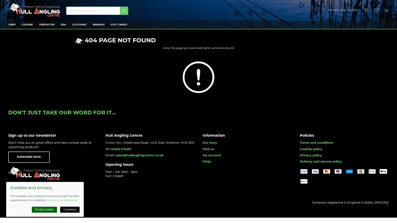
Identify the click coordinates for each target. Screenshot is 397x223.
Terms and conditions (316, 143)
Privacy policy (311, 155)
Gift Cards (119, 25)
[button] (376, 10)
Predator (47, 25)
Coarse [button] (27, 25)
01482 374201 (121, 149)
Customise (69, 209)
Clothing (79, 25)
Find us (208, 149)
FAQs (207, 161)
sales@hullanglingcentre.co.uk (139, 155)
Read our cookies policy (62, 200)
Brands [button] (98, 25)
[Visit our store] (366, 10)
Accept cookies (44, 209)
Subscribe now (29, 157)
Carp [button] (12, 25)
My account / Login (343, 10)
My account (212, 155)
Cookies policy (311, 149)
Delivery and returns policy (321, 161)
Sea (63, 25)
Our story (210, 143)
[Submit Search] (124, 11)
